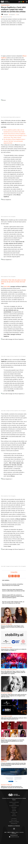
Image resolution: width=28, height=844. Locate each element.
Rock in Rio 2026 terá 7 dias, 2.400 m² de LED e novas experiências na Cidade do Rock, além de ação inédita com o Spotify (13, 672)
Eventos (15, 669)
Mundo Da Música (5, 5)
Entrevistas (4, 761)
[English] (19, 1)
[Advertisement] (14, 40)
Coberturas (14, 815)
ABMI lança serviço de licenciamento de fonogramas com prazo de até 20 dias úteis (12, 787)
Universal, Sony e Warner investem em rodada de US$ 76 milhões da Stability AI (13, 649)
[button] (9, 576)
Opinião (14, 814)
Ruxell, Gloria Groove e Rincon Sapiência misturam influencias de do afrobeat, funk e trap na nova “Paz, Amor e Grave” (15, 135)
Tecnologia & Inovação (6, 647)
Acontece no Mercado (6, 624)
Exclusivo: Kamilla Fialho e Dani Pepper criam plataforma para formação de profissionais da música (12, 627)
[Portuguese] (21, 1)
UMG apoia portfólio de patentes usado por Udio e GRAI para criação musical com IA (14, 718)
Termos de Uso (14, 823)
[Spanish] (23, 1)
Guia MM (14, 810)
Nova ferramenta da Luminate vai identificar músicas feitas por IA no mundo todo (12, 584)
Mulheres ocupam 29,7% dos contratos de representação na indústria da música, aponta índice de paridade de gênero (13, 596)
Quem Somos (14, 820)
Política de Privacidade (14, 821)
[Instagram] (14, 829)
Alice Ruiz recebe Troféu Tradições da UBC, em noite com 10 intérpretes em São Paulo (13, 602)
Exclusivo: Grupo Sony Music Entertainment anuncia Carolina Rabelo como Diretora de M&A (13, 590)
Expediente (14, 818)
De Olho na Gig (14, 812)
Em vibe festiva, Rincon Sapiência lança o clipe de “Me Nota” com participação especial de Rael (14, 141)
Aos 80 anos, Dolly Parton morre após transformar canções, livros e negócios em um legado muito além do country (14, 696)
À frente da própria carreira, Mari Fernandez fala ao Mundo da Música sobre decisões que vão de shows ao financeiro (13, 764)
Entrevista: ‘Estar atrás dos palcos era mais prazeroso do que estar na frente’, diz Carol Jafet (13, 281)
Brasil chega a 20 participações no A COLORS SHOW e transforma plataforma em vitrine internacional (12, 741)
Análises (3, 738)
